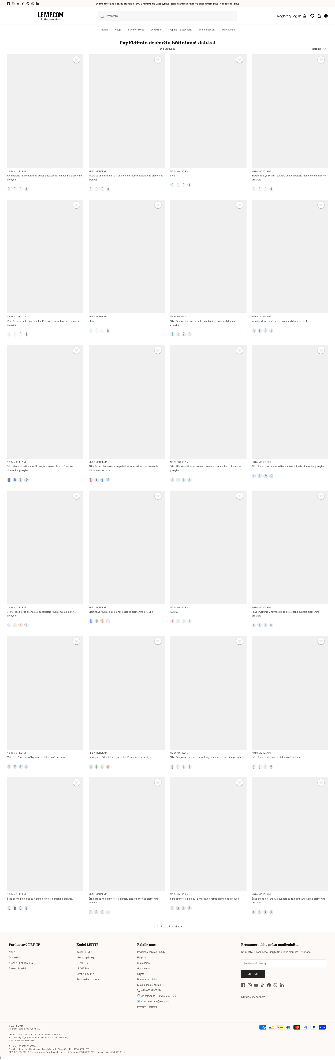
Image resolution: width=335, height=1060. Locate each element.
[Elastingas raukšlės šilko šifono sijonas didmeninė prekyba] (127, 547)
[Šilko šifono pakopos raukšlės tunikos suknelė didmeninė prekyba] (290, 402)
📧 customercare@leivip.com (154, 1001)
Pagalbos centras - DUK (151, 951)
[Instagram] (13, 3)
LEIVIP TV (82, 962)
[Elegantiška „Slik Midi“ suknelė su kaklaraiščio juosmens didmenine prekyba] (290, 111)
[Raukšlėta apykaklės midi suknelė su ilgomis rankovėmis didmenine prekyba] (45, 256)
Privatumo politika (147, 979)
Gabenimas (143, 968)
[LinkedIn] (37, 3)
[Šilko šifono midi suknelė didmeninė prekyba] (290, 693)
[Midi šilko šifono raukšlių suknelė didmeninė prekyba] (45, 693)
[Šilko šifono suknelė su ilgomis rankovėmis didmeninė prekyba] (208, 834)
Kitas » (178, 926)
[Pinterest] (28, 3)
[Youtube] (18, 3)
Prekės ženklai (207, 29)
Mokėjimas (143, 962)
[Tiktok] (23, 3)
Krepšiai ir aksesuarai (180, 29)
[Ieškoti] (167, 16)
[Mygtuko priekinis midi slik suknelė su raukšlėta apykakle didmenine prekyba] (127, 111)
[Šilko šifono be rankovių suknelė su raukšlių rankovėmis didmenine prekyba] (290, 834)
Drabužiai (156, 29)
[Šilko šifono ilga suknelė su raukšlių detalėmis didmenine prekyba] (208, 693)
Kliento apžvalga (85, 957)
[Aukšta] (208, 547)
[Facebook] (8, 3)
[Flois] (208, 111)
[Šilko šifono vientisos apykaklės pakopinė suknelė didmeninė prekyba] (208, 256)
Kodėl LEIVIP (84, 951)
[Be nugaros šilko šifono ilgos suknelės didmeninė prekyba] (127, 693)
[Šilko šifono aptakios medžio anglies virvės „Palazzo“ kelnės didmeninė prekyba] (45, 402)
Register (142, 957)
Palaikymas (228, 29)
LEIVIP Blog (83, 968)
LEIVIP (19, 1026)
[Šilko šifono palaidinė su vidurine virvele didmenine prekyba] (45, 834)
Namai (104, 29)
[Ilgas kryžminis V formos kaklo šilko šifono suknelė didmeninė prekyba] (290, 547)
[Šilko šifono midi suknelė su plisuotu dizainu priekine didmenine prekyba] (127, 834)
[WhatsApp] (32, 3)
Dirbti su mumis (85, 973)
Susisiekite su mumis (88, 979)
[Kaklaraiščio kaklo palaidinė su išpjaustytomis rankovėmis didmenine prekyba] (45, 111)
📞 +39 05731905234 (149, 990)
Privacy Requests (147, 1006)
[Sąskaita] (304, 16)
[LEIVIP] (51, 16)
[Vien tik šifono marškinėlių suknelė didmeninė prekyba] (290, 256)
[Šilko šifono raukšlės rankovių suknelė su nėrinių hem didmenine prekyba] (208, 402)
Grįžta (140, 973)
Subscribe (253, 974)
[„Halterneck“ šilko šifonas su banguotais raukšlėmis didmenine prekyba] (45, 547)
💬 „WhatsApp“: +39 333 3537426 (156, 995)
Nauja (118, 29)
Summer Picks (136, 29)
